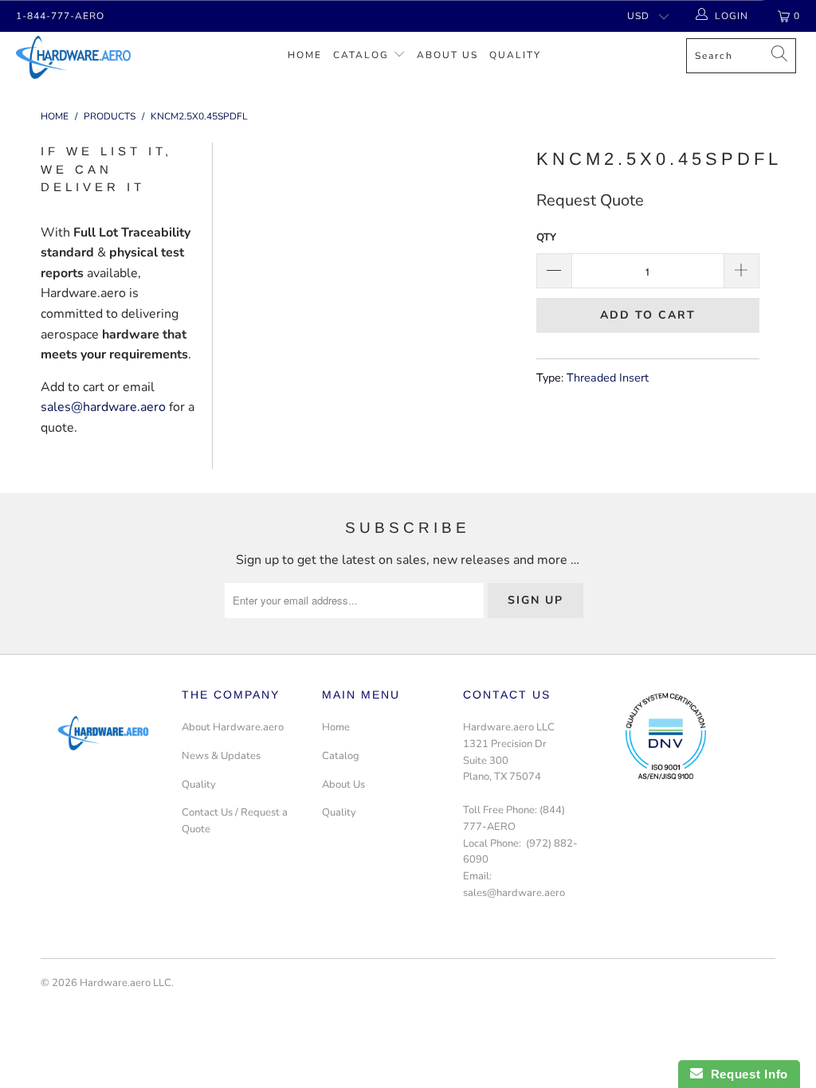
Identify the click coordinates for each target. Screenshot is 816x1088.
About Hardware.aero (233, 727)
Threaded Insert (608, 377)
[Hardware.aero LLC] (73, 57)
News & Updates (221, 756)
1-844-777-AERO (60, 16)
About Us (447, 55)
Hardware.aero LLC (125, 983)
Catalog (361, 55)
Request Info (745, 1074)
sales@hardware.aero (103, 407)
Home (305, 55)
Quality (515, 55)
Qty (546, 237)
